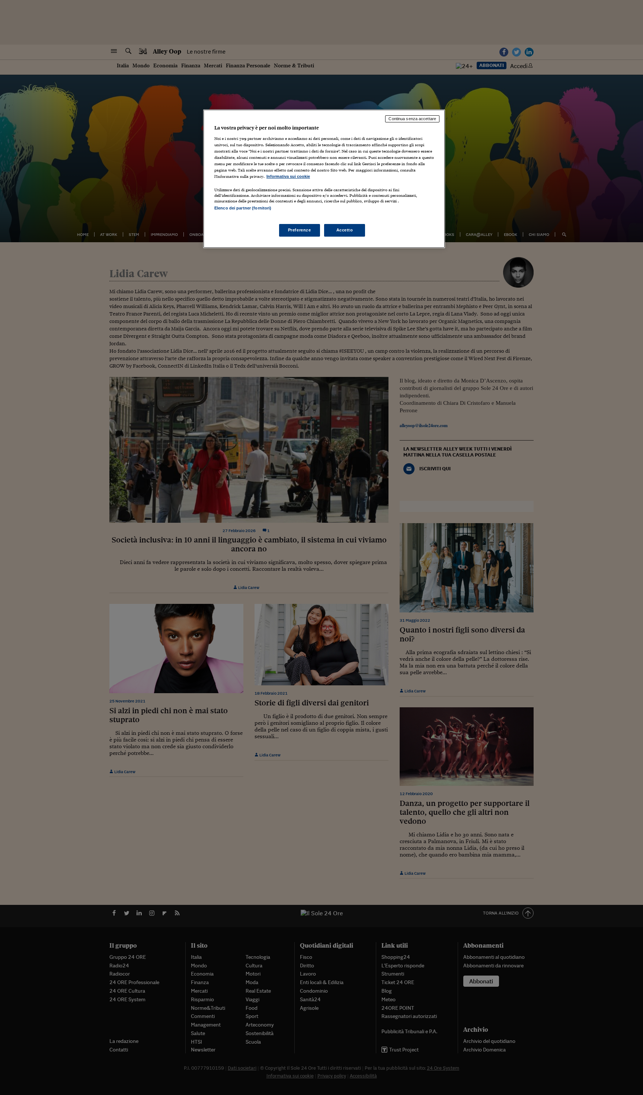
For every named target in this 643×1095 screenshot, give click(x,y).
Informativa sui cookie (288, 176)
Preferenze (299, 230)
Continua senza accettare (412, 118)
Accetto (344, 230)
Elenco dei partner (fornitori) (242, 208)
